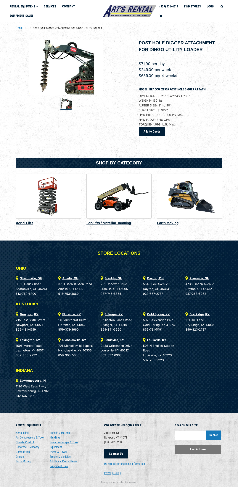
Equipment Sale (59, 466)
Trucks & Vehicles (60, 456)
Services (50, 6)
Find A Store (198, 449)
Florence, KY (71, 314)
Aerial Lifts (24, 223)
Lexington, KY (30, 340)
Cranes (20, 456)
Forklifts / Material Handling (108, 223)
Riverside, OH (199, 278)
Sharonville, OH (31, 278)
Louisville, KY (114, 340)
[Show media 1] (66, 104)
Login (211, 6)
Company (68, 6)
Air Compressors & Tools (30, 437)
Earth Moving (167, 223)
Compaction (23, 452)
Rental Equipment (23, 6)
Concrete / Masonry (27, 447)
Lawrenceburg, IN (33, 380)
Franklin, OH (113, 278)
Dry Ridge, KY (199, 314)
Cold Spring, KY (158, 314)
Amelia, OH (70, 278)
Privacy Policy (112, 473)
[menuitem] (24, 6)
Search (213, 435)
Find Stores (192, 6)
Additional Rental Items (63, 461)
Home (19, 28)
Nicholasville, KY (74, 340)
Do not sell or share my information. (124, 464)
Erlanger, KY (114, 314)
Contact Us (116, 453)
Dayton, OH (155, 278)
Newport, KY (29, 314)
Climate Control (25, 442)
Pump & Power (58, 452)
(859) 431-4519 (168, 6)
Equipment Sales (21, 16)
